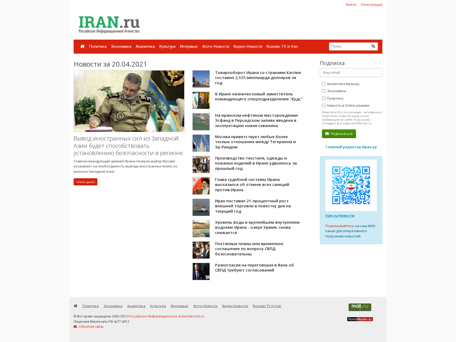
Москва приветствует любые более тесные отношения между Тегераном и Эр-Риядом (255, 141)
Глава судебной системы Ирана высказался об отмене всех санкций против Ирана (252, 184)
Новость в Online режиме (347, 105)
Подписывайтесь (339, 225)
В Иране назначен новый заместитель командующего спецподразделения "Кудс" (259, 96)
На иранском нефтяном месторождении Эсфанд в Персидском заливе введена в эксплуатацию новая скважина (256, 120)
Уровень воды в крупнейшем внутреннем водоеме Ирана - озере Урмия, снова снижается (257, 227)
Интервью (189, 46)
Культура (167, 46)
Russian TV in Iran (282, 46)
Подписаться (341, 133)
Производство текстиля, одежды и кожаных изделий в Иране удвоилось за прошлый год (256, 163)
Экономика (121, 46)
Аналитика (145, 46)
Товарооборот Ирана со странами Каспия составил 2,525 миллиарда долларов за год (258, 77)
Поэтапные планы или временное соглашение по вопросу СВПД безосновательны (249, 248)
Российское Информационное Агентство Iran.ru (166, 316)
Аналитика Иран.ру (342, 83)
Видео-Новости (248, 46)
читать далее (85, 182)
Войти (351, 4)
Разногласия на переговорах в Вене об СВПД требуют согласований (254, 267)
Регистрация (371, 4)
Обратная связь (91, 326)
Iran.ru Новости (339, 215)
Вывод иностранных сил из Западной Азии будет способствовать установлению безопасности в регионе (128, 145)
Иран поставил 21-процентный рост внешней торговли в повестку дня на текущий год (253, 206)
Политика (98, 46)
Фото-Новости (215, 46)
